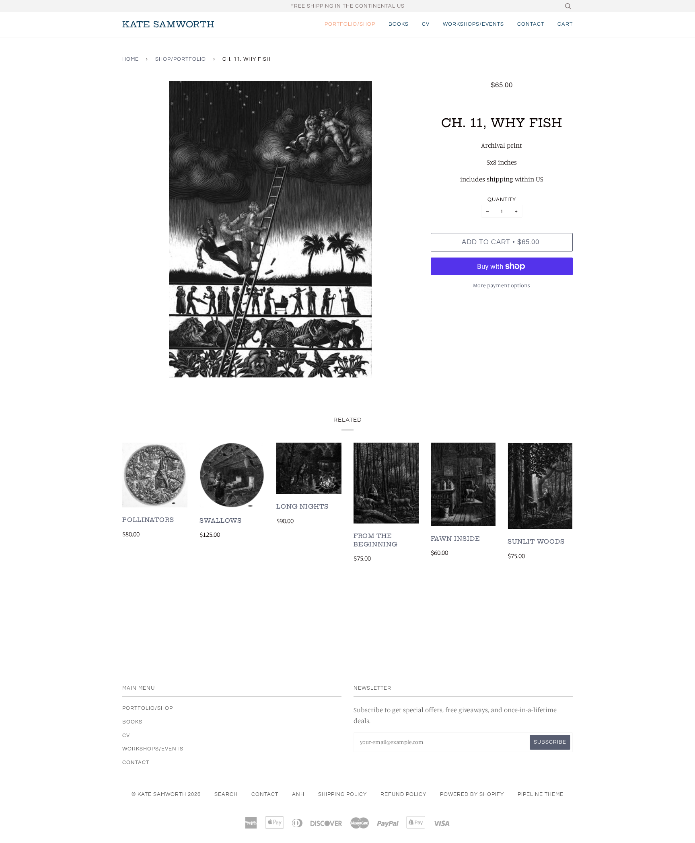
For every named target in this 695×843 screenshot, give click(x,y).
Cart (565, 24)
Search (226, 794)
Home (130, 59)
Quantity (501, 199)
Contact (530, 24)
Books (399, 24)
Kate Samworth (168, 24)
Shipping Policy (342, 794)
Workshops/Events (473, 24)
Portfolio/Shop (350, 24)
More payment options (501, 285)
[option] (270, 229)
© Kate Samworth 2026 (166, 794)
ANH (298, 794)
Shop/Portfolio (180, 59)
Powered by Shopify (472, 794)
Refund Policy (403, 794)
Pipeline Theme (540, 794)
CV (426, 24)
